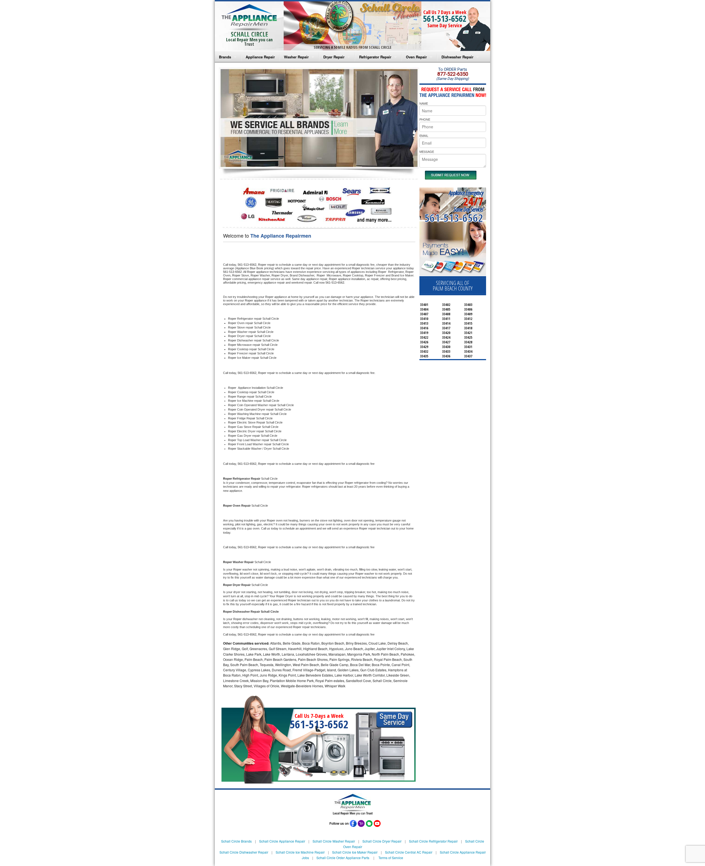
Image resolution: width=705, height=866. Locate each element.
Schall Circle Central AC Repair (408, 852)
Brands (225, 56)
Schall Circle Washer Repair (334, 841)
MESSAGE (426, 151)
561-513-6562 (445, 18)
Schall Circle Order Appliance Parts (342, 857)
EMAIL (423, 135)
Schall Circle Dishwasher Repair (243, 852)
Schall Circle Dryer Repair (382, 841)
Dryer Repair (334, 56)
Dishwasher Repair (457, 56)
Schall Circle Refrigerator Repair (433, 841)
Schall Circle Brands (236, 841)
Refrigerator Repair (375, 56)
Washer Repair (296, 56)
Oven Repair (416, 56)
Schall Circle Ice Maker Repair (355, 852)
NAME (423, 103)
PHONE (424, 119)
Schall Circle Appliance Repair (282, 841)
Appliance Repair (260, 56)
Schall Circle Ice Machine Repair (300, 852)
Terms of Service (390, 857)
